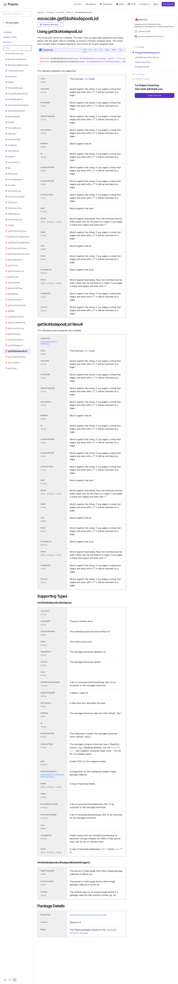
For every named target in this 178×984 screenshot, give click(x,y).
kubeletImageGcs (49, 771)
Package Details (142, 67)
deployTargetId (48, 116)
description (46, 130)
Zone (86, 79)
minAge (44, 892)
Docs (79, 4)
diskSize (44, 143)
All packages (12, 22)
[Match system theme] (15, 980)
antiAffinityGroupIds (50, 682)
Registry (92, 4)
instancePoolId (47, 167)
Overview (7, 32)
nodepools (45, 338)
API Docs (7, 42)
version (44, 307)
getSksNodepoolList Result (147, 57)
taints (43, 280)
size (42, 246)
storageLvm (46, 269)
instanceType (47, 194)
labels (43, 218)
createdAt (45, 102)
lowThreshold (47, 881)
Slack (121, 4)
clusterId (45, 89)
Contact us (144, 4)
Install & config (10, 37)
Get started (168, 4)
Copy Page (139, 74)
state (43, 256)
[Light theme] (5, 980)
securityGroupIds (49, 814)
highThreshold (47, 871)
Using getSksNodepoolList (147, 53)
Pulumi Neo (107, 4)
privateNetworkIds (49, 804)
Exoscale (60, 12)
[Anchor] (101, 18)
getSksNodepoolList (83, 12)
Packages (50, 12)
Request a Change (142, 79)
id (41, 153)
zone (43, 79)
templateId (46, 293)
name (43, 232)
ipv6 (43, 208)
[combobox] (17, 14)
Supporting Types (143, 62)
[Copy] (124, 59)
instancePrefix (47, 181)
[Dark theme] (10, 980)
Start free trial (154, 95)
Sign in (156, 4)
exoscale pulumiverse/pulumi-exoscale (88, 915)
